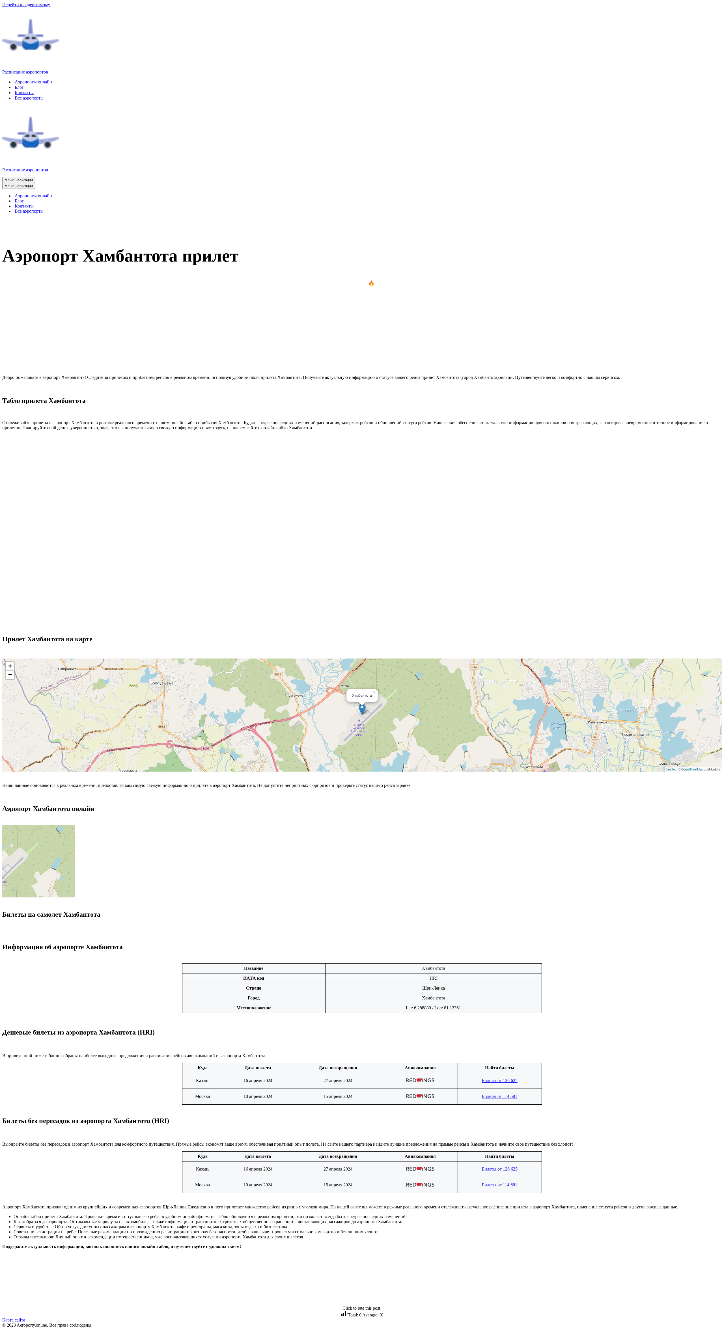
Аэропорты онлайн (33, 81)
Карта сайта (13, 1320)
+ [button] (10, 666)
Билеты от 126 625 (500, 1080)
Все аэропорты (29, 98)
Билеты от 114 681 (499, 1096)
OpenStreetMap (692, 769)
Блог (19, 87)
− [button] (10, 674)
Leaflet (671, 769)
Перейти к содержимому (26, 4)
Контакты (24, 92)
